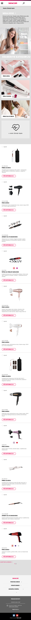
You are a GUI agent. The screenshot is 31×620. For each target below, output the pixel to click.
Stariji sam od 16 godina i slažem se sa (15, 606)
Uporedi (5, 146)
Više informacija (8, 176)
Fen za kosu (6, 76)
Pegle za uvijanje (8, 116)
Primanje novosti (15, 599)
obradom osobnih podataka (13, 606)
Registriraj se (15, 609)
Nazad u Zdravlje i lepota (8, 8)
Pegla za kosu (7, 96)
